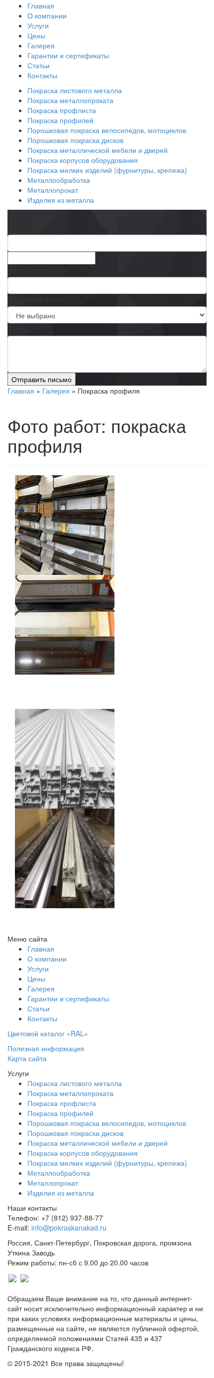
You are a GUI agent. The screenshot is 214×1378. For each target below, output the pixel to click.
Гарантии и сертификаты (68, 55)
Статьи (38, 65)
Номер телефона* (38, 270)
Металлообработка (58, 180)
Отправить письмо (41, 379)
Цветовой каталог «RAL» (47, 1033)
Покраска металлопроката (70, 100)
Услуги (38, 25)
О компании (47, 15)
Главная (40, 5)
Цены (36, 35)
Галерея (41, 45)
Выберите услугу (38, 299)
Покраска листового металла (74, 90)
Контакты (42, 75)
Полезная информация (45, 1048)
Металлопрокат (52, 190)
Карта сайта (27, 1058)
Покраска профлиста (61, 110)
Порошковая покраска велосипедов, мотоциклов (106, 130)
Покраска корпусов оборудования (82, 160)
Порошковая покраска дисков (75, 140)
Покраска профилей (60, 120)
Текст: (18, 328)
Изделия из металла (60, 200)
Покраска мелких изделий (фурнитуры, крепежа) (107, 170)
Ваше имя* (25, 227)
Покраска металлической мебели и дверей (97, 150)
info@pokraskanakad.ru (69, 1228)
